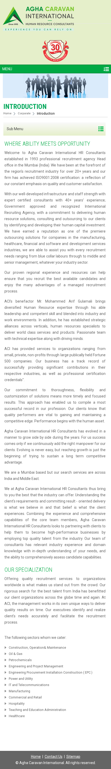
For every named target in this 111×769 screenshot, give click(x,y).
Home (7, 113)
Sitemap (73, 756)
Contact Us (53, 756)
